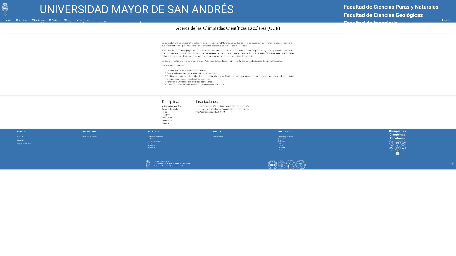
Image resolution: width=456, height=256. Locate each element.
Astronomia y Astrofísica (285, 137)
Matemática (151, 148)
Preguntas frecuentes (24, 143)
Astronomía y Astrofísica (155, 137)
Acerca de (20, 136)
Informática (151, 145)
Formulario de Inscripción (90, 137)
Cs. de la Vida (151, 139)
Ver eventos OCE (218, 137)
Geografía (150, 143)
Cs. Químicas (151, 141)
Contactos (20, 140)
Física (158, 141)
